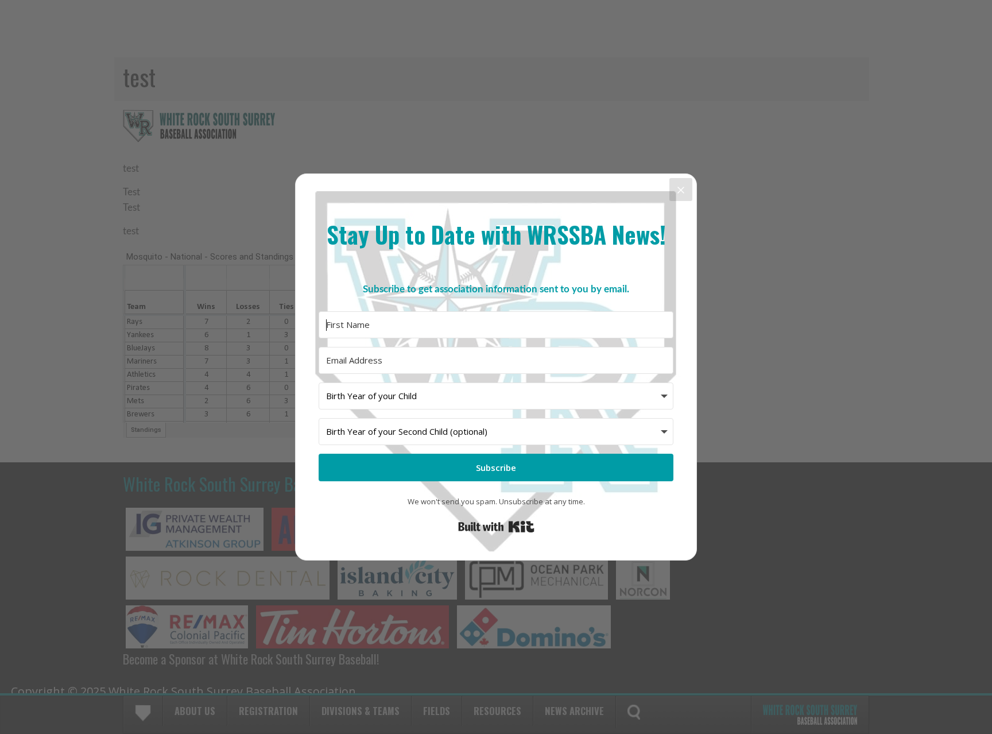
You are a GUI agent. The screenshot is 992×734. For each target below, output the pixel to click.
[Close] (680, 189)
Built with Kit (496, 526)
